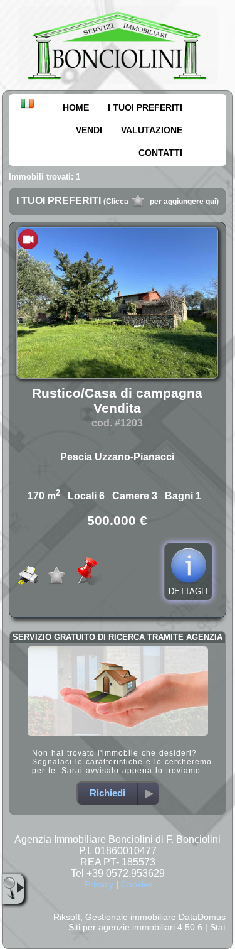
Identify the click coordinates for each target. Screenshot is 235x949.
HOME (76, 107)
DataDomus (202, 917)
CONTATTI (160, 153)
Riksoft (66, 917)
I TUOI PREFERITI (145, 107)
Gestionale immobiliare (130, 917)
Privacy (99, 884)
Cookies (137, 884)
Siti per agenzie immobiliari (121, 927)
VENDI (89, 130)
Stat (218, 927)
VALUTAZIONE (151, 130)
